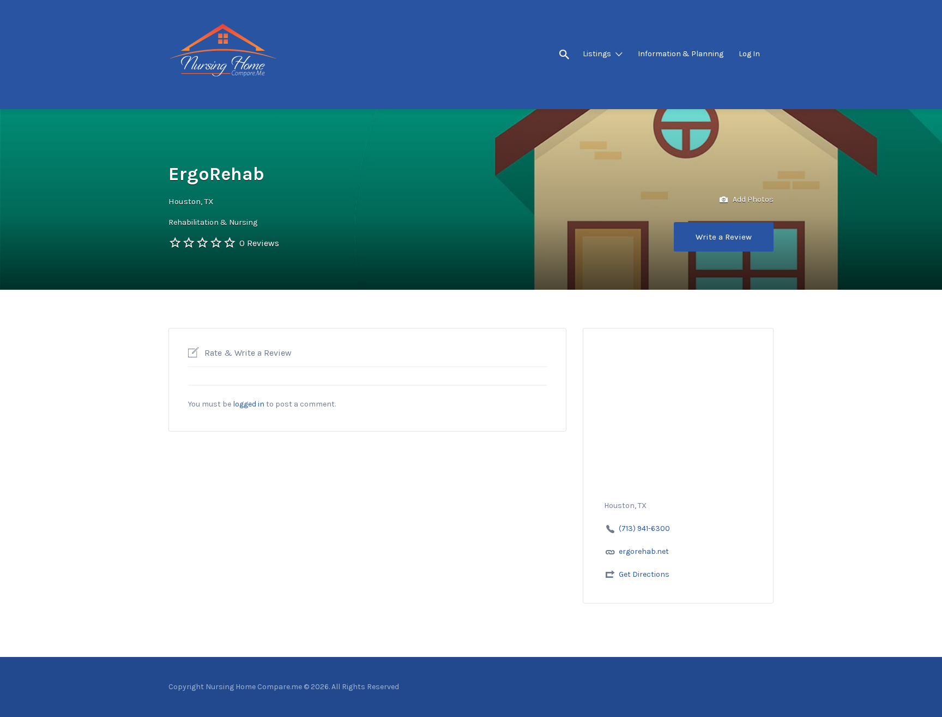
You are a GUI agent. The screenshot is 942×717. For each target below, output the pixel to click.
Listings (597, 53)
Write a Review (724, 237)
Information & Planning (680, 53)
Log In (749, 53)
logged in (248, 404)
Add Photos (752, 199)
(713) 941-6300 (644, 528)
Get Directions (644, 574)
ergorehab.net (644, 551)
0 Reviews (259, 243)
